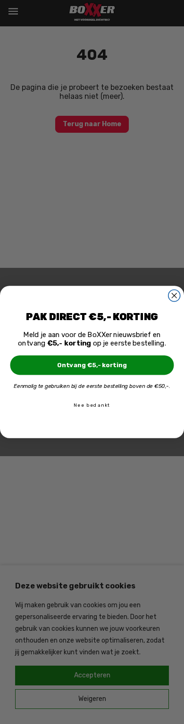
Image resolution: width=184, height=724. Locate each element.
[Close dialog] (174, 295)
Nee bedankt (92, 405)
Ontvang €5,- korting (92, 365)
